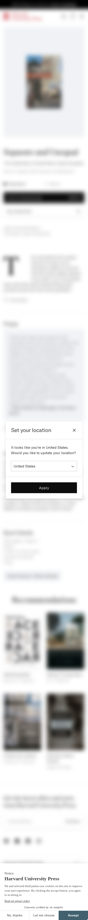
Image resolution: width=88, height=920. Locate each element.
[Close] (74, 430)
